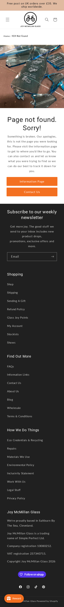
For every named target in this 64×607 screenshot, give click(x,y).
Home (7, 36)
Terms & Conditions (19, 416)
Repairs (11, 448)
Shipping (12, 292)
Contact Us (32, 191)
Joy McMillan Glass (25, 601)
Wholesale (14, 407)
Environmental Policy (20, 465)
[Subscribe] (53, 256)
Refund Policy (16, 309)
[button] (7, 20)
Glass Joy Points (17, 317)
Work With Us (16, 481)
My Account (14, 325)
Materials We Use (18, 456)
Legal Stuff (14, 489)
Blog (10, 399)
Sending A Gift (16, 300)
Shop (10, 284)
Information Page (32, 181)
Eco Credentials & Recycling (25, 440)
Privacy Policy (16, 498)
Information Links (18, 374)
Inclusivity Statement (20, 473)
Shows (11, 342)
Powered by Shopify (47, 601)
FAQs (10, 366)
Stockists (13, 334)
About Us (13, 391)
